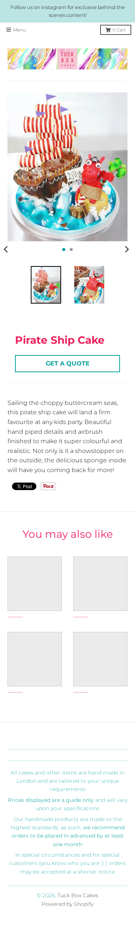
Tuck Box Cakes (77, 895)
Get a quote (68, 363)
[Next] (126, 249)
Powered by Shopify (67, 904)
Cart (119, 30)
